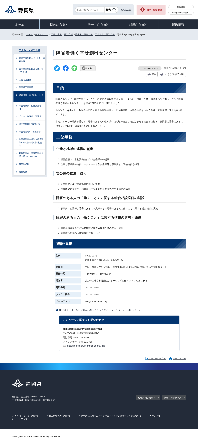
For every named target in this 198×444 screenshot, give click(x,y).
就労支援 (68, 34)
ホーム (19, 24)
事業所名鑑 (24, 164)
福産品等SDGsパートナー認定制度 (32, 59)
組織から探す (138, 24)
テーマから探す (99, 24)
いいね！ (90, 68)
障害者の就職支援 (84, 34)
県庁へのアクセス (172, 398)
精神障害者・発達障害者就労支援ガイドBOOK (31, 155)
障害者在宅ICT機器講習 (30, 131)
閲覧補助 (181, 7)
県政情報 (178, 24)
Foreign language (179, 12)
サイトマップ (21, 419)
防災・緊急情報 (154, 10)
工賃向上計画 (25, 80)
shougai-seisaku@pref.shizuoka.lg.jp (86, 346)
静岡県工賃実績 (26, 87)
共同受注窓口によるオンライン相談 (31, 70)
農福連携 (23, 172)
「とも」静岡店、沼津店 (30, 116)
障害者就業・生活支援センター (31, 107)
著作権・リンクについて (26, 416)
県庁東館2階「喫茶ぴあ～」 (31, 124)
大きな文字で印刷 (174, 74)
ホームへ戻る (179, 358)
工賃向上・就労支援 (105, 34)
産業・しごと (41, 34)
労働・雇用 (56, 34)
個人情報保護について (59, 416)
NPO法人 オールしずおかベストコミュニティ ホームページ (99, 310)
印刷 (154, 74)
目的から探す (59, 24)
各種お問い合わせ (146, 398)
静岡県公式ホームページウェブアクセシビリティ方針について (111, 416)
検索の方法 (126, 9)
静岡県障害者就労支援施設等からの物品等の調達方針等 (31, 142)
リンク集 (156, 416)
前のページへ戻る (157, 358)
